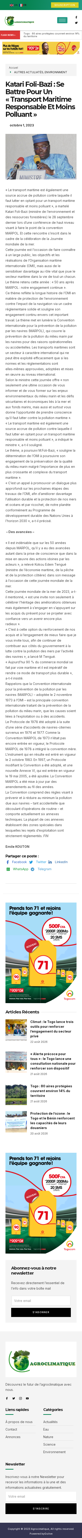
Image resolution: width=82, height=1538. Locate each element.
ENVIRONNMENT (56, 72)
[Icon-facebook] (76, 17)
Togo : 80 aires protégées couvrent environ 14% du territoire (51, 35)
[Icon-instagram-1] (20, 1398)
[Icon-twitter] (76, 23)
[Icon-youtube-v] (27, 1398)
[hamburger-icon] (62, 20)
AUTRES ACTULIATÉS (28, 72)
